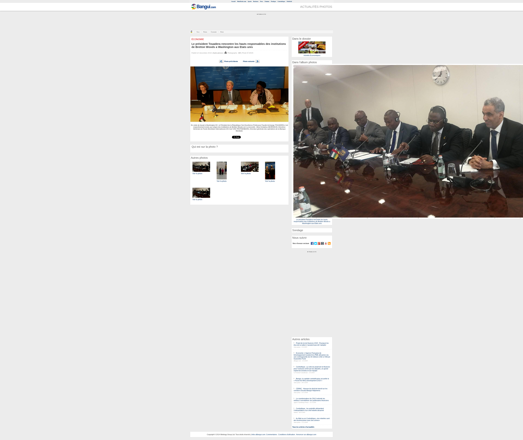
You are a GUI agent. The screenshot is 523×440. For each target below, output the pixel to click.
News (261, 1)
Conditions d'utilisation (286, 435)
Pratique (273, 1)
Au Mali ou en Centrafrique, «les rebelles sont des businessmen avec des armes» (312, 419)
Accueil (233, 1)
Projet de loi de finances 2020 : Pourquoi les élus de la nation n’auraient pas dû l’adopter (311, 344)
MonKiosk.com (241, 1)
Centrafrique (281, 1)
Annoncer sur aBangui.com (306, 435)
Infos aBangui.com (258, 435)
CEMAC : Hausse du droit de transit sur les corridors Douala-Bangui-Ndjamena (310, 390)
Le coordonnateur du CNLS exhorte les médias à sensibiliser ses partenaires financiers (311, 399)
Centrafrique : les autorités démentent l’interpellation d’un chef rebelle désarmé (309, 409)
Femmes (267, 1)
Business (255, 1)
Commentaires (271, 435)
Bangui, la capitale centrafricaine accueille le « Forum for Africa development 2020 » (311, 380)
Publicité (289, 1)
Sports (250, 1)
